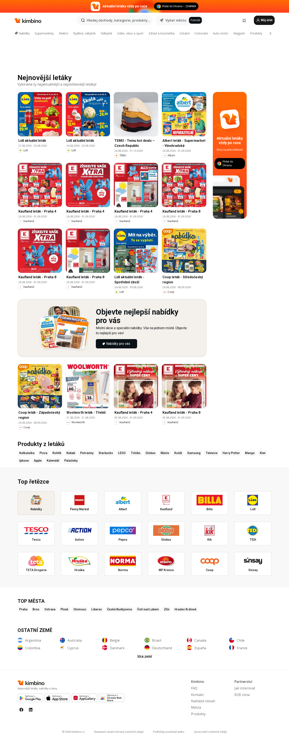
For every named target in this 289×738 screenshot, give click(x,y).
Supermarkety (44, 33)
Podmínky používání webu (168, 732)
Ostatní (185, 33)
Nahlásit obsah (203, 701)
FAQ (194, 688)
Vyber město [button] (175, 20)
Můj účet (266, 20)
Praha (23, 609)
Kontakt (197, 694)
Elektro (63, 33)
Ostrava (49, 609)
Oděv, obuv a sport (130, 33)
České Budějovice (119, 609)
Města (196, 707)
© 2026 (73, 732)
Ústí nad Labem (148, 609)
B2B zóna (242, 694)
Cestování (201, 33)
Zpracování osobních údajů (210, 732)
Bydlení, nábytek (84, 33)
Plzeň (64, 609)
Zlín (166, 609)
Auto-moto (220, 33)
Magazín (239, 33)
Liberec (96, 609)
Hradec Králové (185, 609)
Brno (36, 609)
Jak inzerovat (244, 688)
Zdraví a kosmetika (162, 33)
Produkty (256, 33)
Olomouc (79, 609)
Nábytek (106, 33)
